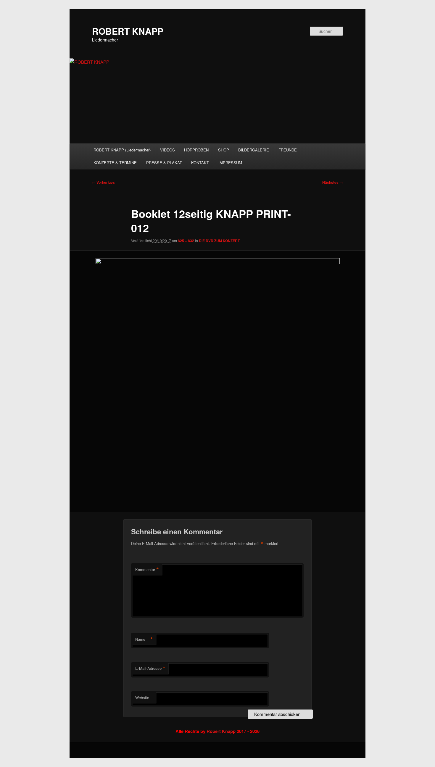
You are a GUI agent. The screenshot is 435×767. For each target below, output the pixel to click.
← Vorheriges (103, 182)
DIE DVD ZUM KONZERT (219, 240)
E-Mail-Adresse (150, 668)
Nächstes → (332, 182)
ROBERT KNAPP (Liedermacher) (122, 150)
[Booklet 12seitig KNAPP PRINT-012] (217, 381)
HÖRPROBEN (196, 150)
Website (142, 697)
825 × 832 (186, 240)
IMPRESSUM (230, 162)
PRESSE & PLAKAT (164, 162)
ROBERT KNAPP (127, 31)
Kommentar (147, 569)
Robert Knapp (221, 731)
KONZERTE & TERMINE (115, 162)
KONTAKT (200, 162)
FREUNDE (287, 150)
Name (144, 639)
